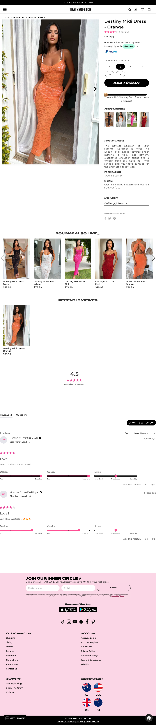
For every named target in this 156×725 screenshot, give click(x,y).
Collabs (10, 692)
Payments (11, 655)
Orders (9, 647)
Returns (10, 651)
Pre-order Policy (89, 655)
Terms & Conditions (91, 660)
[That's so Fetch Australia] (86, 687)
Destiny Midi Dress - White (45, 283)
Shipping (10, 638)
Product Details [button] (114, 140)
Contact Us (11, 669)
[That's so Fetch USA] (98, 687)
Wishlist (85, 664)
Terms (122, 596)
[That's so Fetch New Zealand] (98, 702)
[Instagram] (69, 622)
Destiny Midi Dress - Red (106, 283)
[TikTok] (63, 622)
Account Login (88, 638)
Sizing (9, 642)
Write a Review (143, 423)
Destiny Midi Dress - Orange (29, 17)
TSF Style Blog (14, 683)
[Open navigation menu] (4, 9)
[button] (135, 9)
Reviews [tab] (6, 415)
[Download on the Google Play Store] (88, 611)
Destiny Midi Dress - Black (14, 283)
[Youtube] (75, 622)
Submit (113, 588)
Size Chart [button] (111, 197)
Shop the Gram (14, 688)
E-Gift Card (86, 647)
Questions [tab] (21, 415)
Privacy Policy (88, 651)
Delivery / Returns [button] (116, 203)
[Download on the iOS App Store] (68, 611)
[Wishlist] (142, 9)
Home (7, 17)
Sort (127, 433)
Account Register (89, 642)
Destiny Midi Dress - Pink (76, 283)
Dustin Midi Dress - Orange (136, 283)
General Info (12, 660)
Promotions (12, 664)
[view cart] (149, 9)
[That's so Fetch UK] (86, 702)
